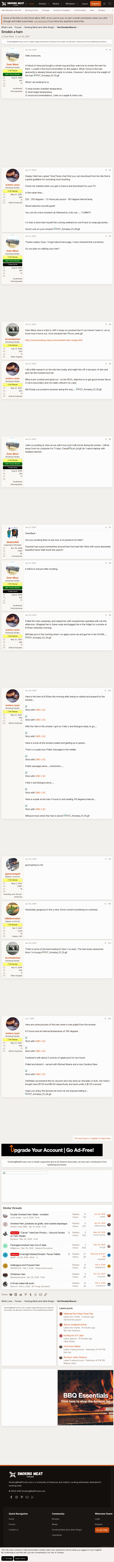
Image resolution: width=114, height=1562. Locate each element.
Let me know (40, 21)
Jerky (92, 10)
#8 (110, 563)
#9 (110, 615)
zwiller (102, 1217)
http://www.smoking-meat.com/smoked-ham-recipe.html (53, 340)
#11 (110, 859)
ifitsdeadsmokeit (17, 1277)
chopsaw (101, 1276)
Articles (42, 3)
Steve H (14, 1286)
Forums (30, 3)
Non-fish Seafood (72, 1330)
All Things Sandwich (41, 1286)
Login (97, 1519)
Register (99, 1524)
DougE (102, 1247)
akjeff (12, 1257)
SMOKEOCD (15, 1268)
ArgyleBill (101, 1259)
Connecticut (17, 556)
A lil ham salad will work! (22, 1283)
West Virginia (16, 357)
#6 (110, 439)
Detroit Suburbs (15, 202)
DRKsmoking (100, 1226)
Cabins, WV (17, 936)
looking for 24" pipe (74, 1335)
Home (11, 1519)
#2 (110, 170)
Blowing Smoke (31, 10)
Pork (37, 1217)
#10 (109, 690)
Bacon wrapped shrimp (75, 1324)
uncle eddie (15, 1217)
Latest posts (66, 1308)
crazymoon (100, 1286)
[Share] (106, 50)
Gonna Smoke (99, 1235)
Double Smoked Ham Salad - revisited (29, 1214)
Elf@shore (15, 1248)
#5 (110, 363)
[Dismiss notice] (110, 17)
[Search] (110, 3)
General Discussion (44, 1248)
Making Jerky (70, 1363)
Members (70, 3)
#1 (110, 50)
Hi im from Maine (72, 1346)
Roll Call (67, 1352)
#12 (109, 904)
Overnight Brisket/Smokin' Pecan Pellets (40, 1254)
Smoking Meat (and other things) (67, 1529)
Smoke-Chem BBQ (18, 1226)
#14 (109, 1018)
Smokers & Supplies (61, 10)
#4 (110, 324)
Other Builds (69, 1341)
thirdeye (14, 1239)
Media (56, 3)
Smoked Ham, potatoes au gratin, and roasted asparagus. (39, 1223)
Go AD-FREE (102, 1530)
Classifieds (57, 1535)
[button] (48, 4)
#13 (109, 943)
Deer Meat (9, 36)
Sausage (45, 10)
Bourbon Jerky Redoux (75, 1357)
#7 (110, 527)
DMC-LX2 (40, 709)
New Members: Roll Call (11, 10)
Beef (32, 1257)
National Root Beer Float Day (78, 1313)
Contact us (13, 1529)
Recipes (101, 10)
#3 (110, 236)
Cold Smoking (80, 10)
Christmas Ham (17, 1274)
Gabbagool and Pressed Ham (25, 1265)
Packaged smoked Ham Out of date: (28, 1245)
